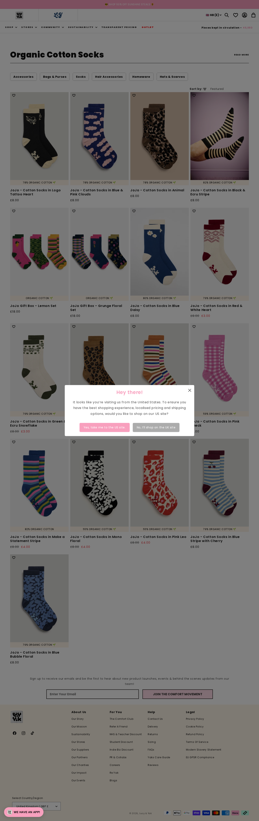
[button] (24, 812)
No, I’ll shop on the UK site (156, 427)
